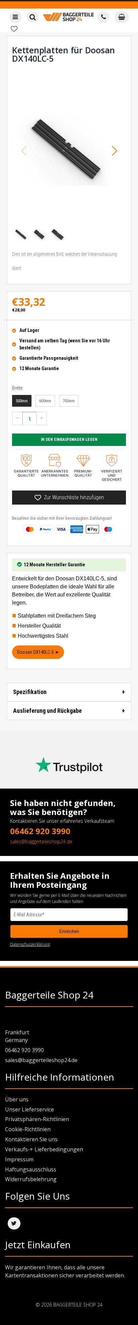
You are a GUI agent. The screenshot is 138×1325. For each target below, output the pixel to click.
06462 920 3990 (40, 831)
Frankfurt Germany (17, 1036)
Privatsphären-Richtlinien (37, 1119)
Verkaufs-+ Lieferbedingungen (44, 1149)
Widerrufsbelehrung (31, 1179)
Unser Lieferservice (29, 1109)
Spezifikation (30, 691)
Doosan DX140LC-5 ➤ (38, 652)
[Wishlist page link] (14, 28)
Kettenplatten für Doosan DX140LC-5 (63, 54)
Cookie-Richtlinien (28, 1129)
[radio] (21, 401)
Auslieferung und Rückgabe (47, 710)
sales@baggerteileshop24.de (41, 841)
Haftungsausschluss (30, 1169)
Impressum (19, 1159)
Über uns (16, 1099)
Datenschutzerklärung (30, 944)
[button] (114, 150)
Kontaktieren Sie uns (31, 1139)
